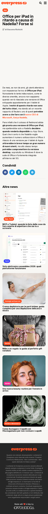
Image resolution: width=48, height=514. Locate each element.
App (5, 10)
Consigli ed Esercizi (12, 301)
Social (7, 343)
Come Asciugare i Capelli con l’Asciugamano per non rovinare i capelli (21, 430)
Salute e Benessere (12, 424)
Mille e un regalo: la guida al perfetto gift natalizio (22, 349)
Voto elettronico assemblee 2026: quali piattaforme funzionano (21, 267)
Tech (11, 219)
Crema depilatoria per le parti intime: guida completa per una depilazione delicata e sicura (23, 308)
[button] (40, 3)
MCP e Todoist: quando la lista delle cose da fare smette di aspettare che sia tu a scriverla (24, 226)
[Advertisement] (24, 57)
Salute (7, 383)
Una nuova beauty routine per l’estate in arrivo (22, 389)
